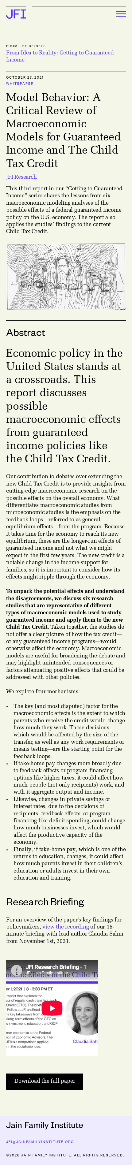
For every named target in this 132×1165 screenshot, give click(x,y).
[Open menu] (79, 15)
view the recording (65, 927)
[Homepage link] (16, 17)
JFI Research (21, 177)
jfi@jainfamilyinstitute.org (40, 1141)
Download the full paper (44, 1081)
